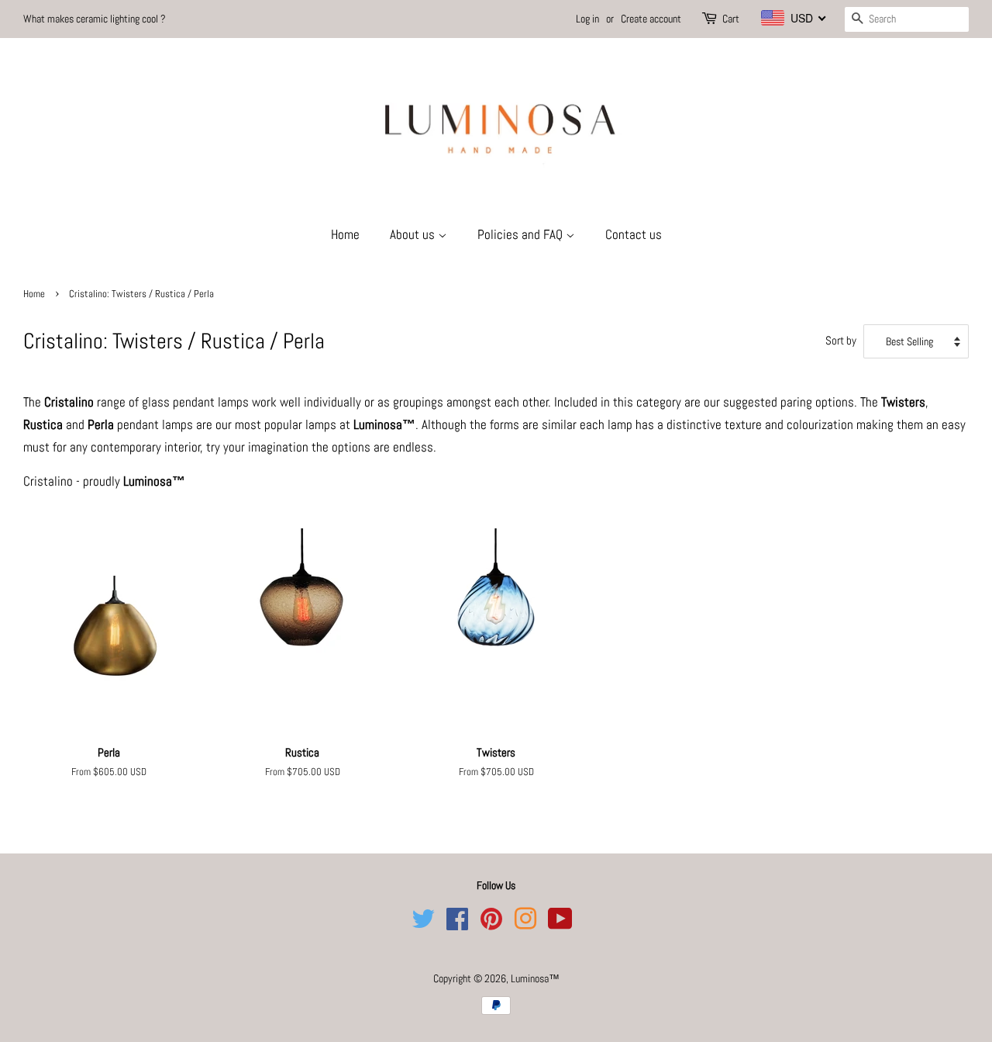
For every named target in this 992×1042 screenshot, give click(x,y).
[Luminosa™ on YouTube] (560, 924)
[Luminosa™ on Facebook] (457, 924)
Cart (730, 19)
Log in (587, 19)
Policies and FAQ (521, 234)
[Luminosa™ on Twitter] (423, 924)
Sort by (840, 340)
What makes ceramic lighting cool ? (94, 19)
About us (414, 234)
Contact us (633, 234)
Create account (651, 19)
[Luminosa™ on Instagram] (525, 924)
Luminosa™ (535, 978)
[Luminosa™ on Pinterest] (491, 924)
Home (345, 234)
